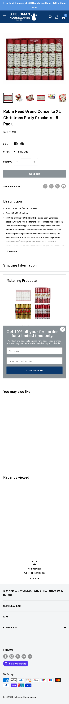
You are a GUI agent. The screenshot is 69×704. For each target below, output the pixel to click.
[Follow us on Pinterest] (17, 656)
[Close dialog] (62, 329)
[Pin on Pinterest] (51, 186)
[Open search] (50, 17)
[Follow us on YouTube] (24, 656)
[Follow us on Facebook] (5, 656)
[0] (63, 17)
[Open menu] (4, 16)
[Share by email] (63, 186)
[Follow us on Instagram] (11, 656)
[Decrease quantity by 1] (17, 161)
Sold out (34, 173)
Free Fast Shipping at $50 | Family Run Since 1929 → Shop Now (34, 5)
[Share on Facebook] (45, 186)
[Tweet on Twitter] (57, 186)
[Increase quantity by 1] (34, 161)
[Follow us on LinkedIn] (30, 656)
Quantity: (7, 161)
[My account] (56, 17)
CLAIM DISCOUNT (34, 370)
